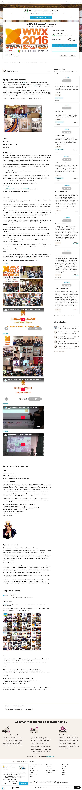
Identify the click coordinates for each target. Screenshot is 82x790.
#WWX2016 (26, 188)
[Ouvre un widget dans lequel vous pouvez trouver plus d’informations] (77, 787)
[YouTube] (46, 788)
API (46, 774)
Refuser (5, 783)
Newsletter (64, 774)
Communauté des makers (36, 764)
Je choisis (15, 783)
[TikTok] (38, 788)
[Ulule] (21, 788)
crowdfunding (5, 740)
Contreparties (12, 62)
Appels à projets (49, 766)
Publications (25, 62)
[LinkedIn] (43, 788)
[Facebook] (35, 788)
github (9, 186)
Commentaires (43, 62)
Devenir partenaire (50, 768)
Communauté (17, 1)
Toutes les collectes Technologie (41, 17)
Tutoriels (31, 772)
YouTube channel (32, 258)
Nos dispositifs (49, 772)
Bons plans (32, 768)
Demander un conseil (34, 770)
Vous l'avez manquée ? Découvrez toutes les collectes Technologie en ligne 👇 (64, 45)
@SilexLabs (9, 188)
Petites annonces (33, 774)
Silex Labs (5, 604)
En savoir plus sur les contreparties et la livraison (64, 315)
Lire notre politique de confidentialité (9, 779)
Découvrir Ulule (65, 766)
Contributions (34, 62)
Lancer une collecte (9, 1)
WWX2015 (5, 263)
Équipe (63, 770)
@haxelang (15, 188)
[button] (3, 787)
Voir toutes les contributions (59, 351)
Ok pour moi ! (23, 783)
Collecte (5, 62)
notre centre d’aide (50, 756)
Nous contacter (65, 768)
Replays (31, 776)
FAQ (19, 62)
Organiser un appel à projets (52, 770)
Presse (63, 772)
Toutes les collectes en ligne (64, 50)
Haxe (24, 82)
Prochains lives (33, 766)
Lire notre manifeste (64, 782)
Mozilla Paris (36, 86)
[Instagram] (40, 788)
